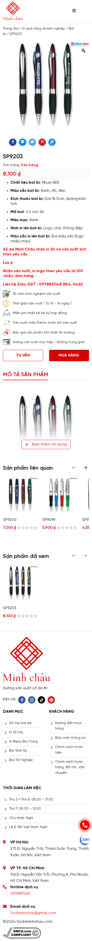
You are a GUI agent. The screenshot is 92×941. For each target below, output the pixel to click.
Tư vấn (23, 355)
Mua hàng (69, 355)
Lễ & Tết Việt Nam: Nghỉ (28, 827)
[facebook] (12, 142)
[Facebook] (22, 700)
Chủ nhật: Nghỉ (21, 818)
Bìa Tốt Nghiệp (21, 760)
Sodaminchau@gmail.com (33, 913)
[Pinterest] (51, 700)
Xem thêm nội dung (49, 444)
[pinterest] (42, 142)
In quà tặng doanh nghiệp (43, 29)
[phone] (85, 825)
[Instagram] (31, 700)
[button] (85, 467)
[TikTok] (41, 700)
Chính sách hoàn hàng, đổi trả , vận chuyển (70, 767)
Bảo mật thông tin (70, 738)
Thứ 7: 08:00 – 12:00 (25, 809)
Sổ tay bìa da (20, 723)
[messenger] (22, 142)
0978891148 (20, 894)
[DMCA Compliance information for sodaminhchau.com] (22, 931)
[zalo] (85, 840)
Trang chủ (11, 29)
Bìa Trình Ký (18, 751)
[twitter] (32, 142)
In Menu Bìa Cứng (23, 742)
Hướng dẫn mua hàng (68, 725)
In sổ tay (16, 732)
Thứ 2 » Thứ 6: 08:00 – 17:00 (31, 799)
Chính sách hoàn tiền (69, 749)
